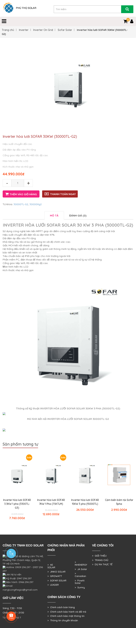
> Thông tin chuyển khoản (62, 620)
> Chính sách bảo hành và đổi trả (66, 611)
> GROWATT (54, 576)
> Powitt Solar (79, 582)
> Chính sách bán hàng (61, 607)
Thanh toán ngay (63, 194)
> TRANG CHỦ (100, 560)
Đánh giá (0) (77, 215)
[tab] (54, 215)
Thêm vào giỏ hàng (23, 194)
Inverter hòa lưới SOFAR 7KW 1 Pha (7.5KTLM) (51, 501)
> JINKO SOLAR (56, 571)
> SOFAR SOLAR (56, 580)
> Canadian (80, 574)
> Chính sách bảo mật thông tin (65, 616)
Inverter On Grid (43, 30)
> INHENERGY (81, 563)
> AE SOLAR (51, 566)
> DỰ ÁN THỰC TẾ (102, 564)
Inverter (24, 30)
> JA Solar (81, 569)
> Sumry (80, 587)
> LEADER (53, 584)
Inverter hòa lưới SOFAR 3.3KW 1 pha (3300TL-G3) (17, 503)
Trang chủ (8, 30)
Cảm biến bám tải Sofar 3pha (119, 501)
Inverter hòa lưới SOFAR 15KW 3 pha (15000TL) (85, 501)
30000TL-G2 (20, 204)
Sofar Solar (65, 30)
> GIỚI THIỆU (99, 555)
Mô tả (54, 215)
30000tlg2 (35, 204)
